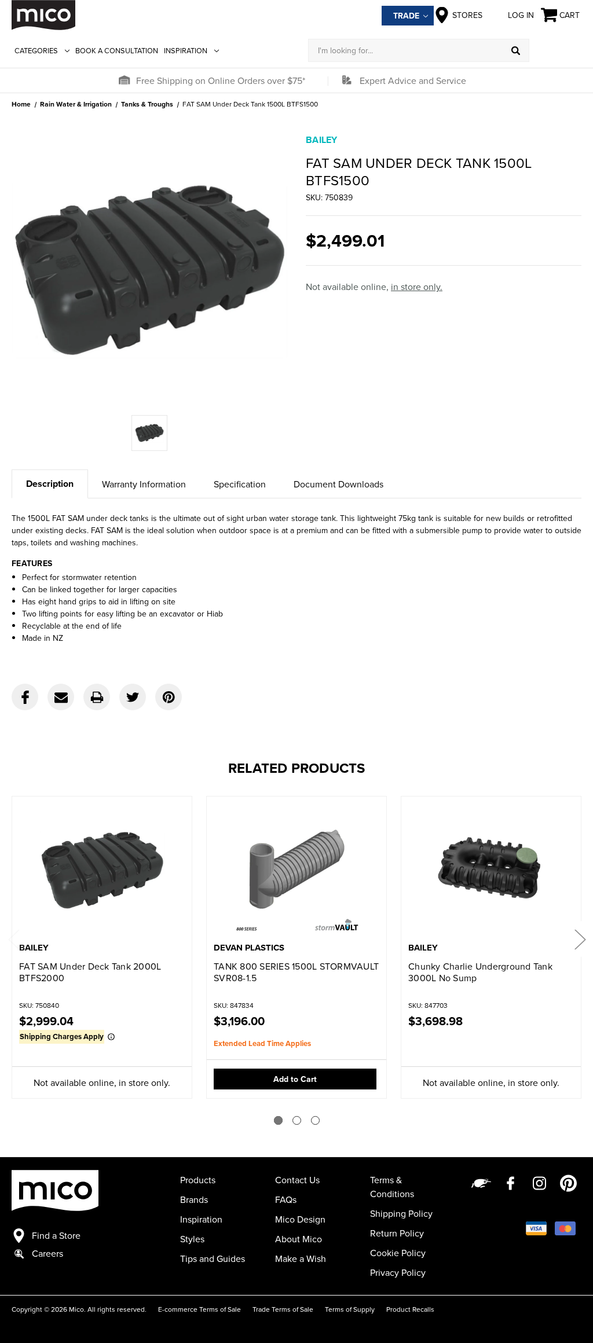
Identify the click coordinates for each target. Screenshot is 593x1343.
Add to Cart (295, 1079)
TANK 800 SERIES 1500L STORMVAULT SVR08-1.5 (296, 972)
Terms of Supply (350, 1309)
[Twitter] (132, 697)
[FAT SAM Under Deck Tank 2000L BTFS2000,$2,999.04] (102, 870)
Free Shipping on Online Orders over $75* (220, 80)
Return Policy (397, 1233)
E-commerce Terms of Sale (199, 1309)
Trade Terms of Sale (282, 1309)
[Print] (96, 697)
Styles (192, 1238)
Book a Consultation (116, 50)
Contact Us (297, 1179)
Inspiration (185, 50)
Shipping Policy (401, 1213)
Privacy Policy (398, 1272)
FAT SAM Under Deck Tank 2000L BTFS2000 (90, 972)
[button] (124, 80)
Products (197, 1179)
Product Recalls (410, 1309)
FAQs (285, 1199)
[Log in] (555, 50)
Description (50, 483)
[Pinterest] (168, 697)
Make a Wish (300, 1258)
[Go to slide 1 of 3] (278, 1120)
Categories (36, 50)
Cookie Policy (398, 1252)
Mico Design (300, 1219)
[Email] (60, 697)
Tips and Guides (212, 1258)
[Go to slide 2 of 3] (296, 1120)
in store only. (416, 286)
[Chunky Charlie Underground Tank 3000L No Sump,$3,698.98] (491, 870)
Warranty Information (144, 484)
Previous (13, 938)
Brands (194, 1199)
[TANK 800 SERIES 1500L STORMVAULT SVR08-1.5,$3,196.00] (296, 870)
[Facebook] (25, 697)
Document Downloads (338, 484)
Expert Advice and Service (413, 80)
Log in (521, 15)
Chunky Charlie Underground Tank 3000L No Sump (480, 972)
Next (579, 938)
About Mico (298, 1238)
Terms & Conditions (392, 1186)
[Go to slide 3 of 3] (315, 1120)
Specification (240, 484)
